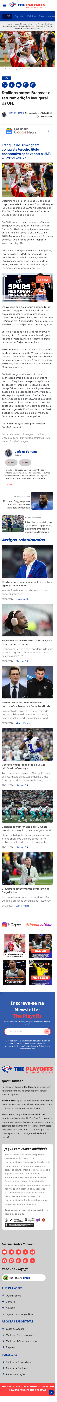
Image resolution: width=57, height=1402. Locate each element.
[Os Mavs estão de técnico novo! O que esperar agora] (40, 972)
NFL (9, 16)
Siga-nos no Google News (20, 1314)
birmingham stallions (33, 434)
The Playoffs (12, 1288)
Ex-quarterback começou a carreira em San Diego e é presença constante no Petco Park (26, 899)
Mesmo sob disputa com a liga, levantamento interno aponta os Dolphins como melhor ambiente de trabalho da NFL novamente (26, 839)
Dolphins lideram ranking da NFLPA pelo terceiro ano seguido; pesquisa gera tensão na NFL (27, 830)
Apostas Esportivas (17, 1321)
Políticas (9, 1355)
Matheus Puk (22, 661)
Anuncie (10, 1307)
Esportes (19, 16)
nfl (6, 78)
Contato (10, 1301)
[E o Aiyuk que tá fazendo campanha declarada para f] (14, 946)
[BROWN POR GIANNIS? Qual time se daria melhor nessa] (40, 946)
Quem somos (13, 1295)
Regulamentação (15, 1374)
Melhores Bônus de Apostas (21, 1341)
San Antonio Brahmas (32, 437)
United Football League (15, 441)
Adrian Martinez (10, 434)
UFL (48, 437)
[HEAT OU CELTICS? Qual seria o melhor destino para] (14, 972)
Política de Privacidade (18, 1362)
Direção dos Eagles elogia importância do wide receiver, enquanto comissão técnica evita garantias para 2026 (27, 652)
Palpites (31, 16)
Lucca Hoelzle (22, 599)
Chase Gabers (10, 437)
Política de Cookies (16, 1368)
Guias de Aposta (15, 1329)
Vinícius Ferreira (16, 112)
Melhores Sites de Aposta (20, 1335)
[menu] (4, 5)
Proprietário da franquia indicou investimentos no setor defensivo (27, 592)
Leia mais (9, 485)
